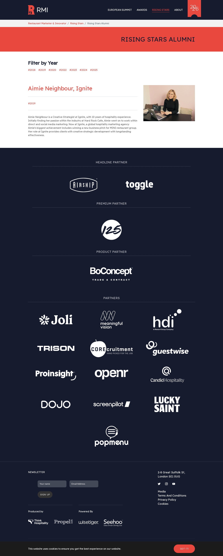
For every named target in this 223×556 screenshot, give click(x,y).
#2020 (52, 69)
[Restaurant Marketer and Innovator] (38, 10)
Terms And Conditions (172, 495)
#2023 (73, 69)
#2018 (31, 69)
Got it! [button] (184, 548)
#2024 (83, 69)
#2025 (94, 69)
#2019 (42, 69)
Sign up (45, 494)
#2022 (63, 69)
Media (162, 491)
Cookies (163, 503)
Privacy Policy (167, 499)
